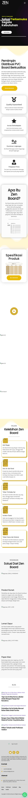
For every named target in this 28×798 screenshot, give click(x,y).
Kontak (7, 789)
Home (2, 787)
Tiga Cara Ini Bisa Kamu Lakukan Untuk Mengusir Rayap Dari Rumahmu (12, 699)
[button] (24, 794)
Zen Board (14, 787)
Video (2, 789)
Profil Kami (8, 787)
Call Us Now (6, 32)
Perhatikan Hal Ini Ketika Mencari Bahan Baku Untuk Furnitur (12, 709)
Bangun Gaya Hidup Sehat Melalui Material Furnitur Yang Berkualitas (12, 719)
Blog (20, 787)
